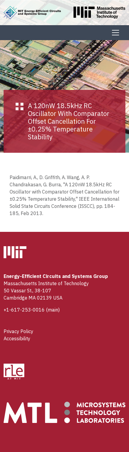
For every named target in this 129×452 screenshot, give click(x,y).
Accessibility (17, 338)
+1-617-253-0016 (24, 310)
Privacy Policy (18, 331)
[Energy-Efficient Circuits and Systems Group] (32, 12)
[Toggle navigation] (115, 32)
